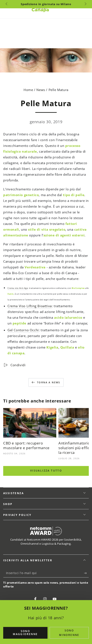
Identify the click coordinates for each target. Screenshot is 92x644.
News (40, 90)
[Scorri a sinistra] (6, 4)
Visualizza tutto (46, 470)
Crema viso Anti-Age (17, 288)
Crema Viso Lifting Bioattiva (29, 306)
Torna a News (48, 382)
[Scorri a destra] (85, 4)
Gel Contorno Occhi (23, 330)
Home (29, 90)
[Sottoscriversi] (86, 573)
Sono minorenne (69, 633)
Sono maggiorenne (25, 632)
